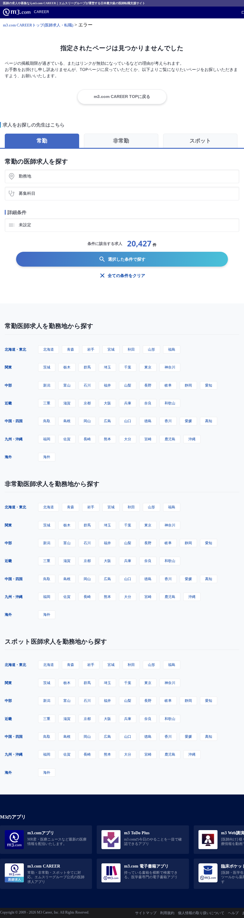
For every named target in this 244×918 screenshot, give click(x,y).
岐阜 (168, 385)
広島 (107, 420)
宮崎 (147, 438)
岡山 (87, 420)
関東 (8, 367)
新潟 (46, 385)
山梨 (127, 385)
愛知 (208, 385)
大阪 (107, 403)
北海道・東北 (15, 349)
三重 (46, 403)
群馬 (87, 367)
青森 (70, 349)
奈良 (147, 403)
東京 (147, 367)
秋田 (131, 349)
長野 (147, 385)
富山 (67, 385)
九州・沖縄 (14, 438)
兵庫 (127, 403)
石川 (87, 385)
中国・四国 (14, 420)
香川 (168, 420)
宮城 (111, 349)
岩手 (90, 349)
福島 (171, 349)
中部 (8, 385)
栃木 (67, 367)
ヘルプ (233, 913)
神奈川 (170, 367)
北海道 (48, 349)
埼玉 (107, 367)
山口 (127, 420)
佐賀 (67, 438)
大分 (127, 438)
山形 (151, 349)
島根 (67, 420)
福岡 (46, 438)
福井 (107, 385)
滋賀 (67, 403)
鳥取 (46, 420)
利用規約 (167, 913)
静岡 (188, 385)
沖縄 (191, 438)
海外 (8, 456)
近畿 (8, 403)
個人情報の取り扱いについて (201, 913)
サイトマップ (146, 913)
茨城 (46, 367)
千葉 (127, 367)
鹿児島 (170, 438)
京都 (87, 403)
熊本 (107, 438)
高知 (208, 420)
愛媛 (188, 420)
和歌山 (170, 403)
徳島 (147, 420)
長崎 (87, 438)
